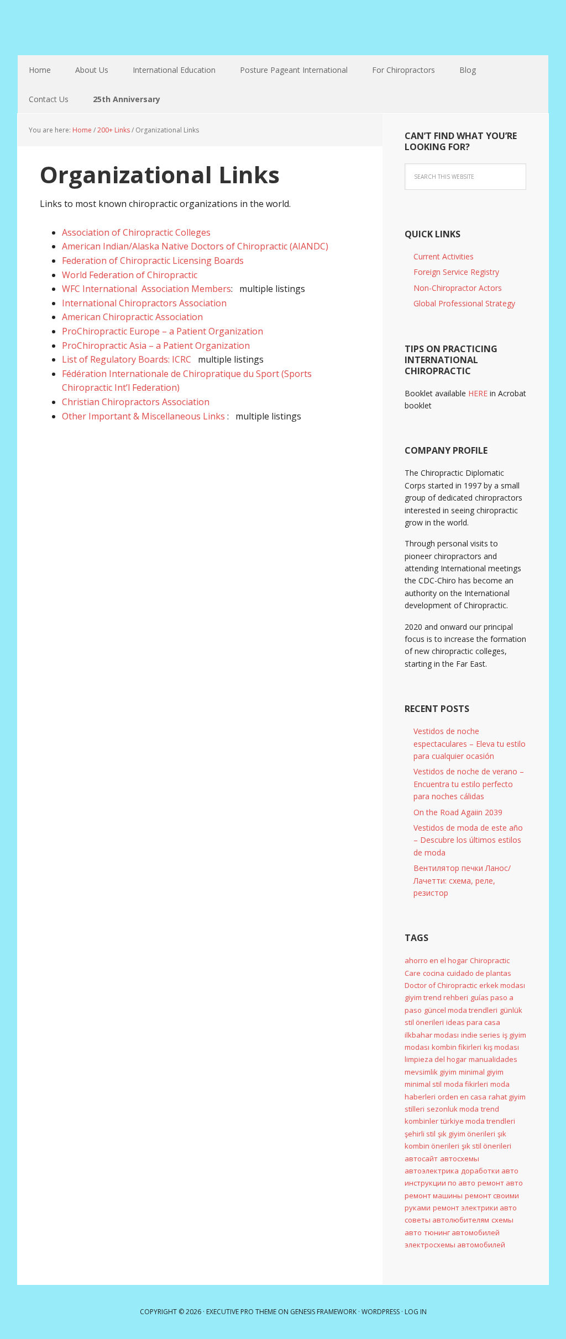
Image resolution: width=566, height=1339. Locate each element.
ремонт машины (434, 1195)
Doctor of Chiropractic (441, 985)
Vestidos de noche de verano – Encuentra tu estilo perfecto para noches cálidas (468, 783)
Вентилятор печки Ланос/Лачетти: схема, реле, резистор (462, 880)
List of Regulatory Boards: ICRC (126, 359)
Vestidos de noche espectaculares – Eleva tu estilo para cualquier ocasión (469, 743)
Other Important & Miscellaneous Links (144, 416)
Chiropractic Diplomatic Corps (89, 27)
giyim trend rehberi (436, 997)
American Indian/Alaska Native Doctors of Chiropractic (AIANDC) (195, 246)
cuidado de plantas (479, 973)
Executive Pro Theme (241, 1311)
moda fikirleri (466, 1084)
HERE (478, 393)
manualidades (493, 1059)
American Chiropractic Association (132, 317)
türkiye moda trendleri (478, 1121)
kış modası (501, 1047)
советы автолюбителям (447, 1220)
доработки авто (489, 1171)
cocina (433, 973)
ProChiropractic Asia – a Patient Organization (156, 345)
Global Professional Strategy (464, 303)
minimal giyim (481, 1072)
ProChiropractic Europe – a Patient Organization (162, 331)
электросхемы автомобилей (455, 1245)
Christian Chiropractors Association (135, 402)
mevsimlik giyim (431, 1072)
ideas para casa (473, 1022)
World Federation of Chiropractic (129, 275)
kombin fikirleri (456, 1047)
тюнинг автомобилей (462, 1232)
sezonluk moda (453, 1109)
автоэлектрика (432, 1171)
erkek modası (502, 985)
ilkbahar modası (432, 1035)
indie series (480, 1035)
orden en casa (462, 1097)
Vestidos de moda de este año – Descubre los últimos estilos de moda (468, 840)
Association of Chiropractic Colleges (136, 232)
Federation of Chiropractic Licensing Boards (153, 260)
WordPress (380, 1311)
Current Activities (443, 256)
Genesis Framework (323, 1311)
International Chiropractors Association (144, 303)
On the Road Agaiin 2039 (457, 812)
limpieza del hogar (436, 1059)
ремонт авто (500, 1183)
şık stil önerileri (486, 1146)
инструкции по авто (440, 1183)
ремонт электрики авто (475, 1208)
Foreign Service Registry (456, 272)
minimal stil (423, 1084)
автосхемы (459, 1158)
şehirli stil (420, 1134)
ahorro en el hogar (436, 960)
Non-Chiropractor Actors (457, 288)
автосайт (421, 1158)
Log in (416, 1311)
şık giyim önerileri (466, 1134)
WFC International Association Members (146, 289)
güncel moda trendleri (460, 1010)
